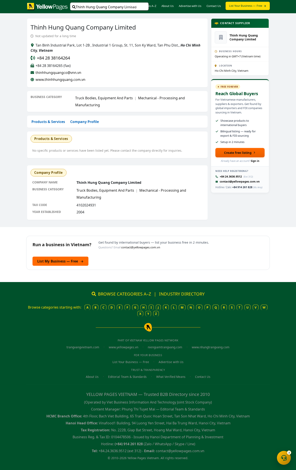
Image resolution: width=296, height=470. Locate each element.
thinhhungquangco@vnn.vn (58, 72)
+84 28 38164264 (53, 58)
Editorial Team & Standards (127, 377)
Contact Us (214, 6)
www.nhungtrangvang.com (210, 347)
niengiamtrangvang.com (165, 347)
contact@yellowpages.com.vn (240, 181)
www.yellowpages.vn (123, 347)
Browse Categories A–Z (141, 6)
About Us (167, 6)
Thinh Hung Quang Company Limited (106, 7)
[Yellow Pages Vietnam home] (47, 6)
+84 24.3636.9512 (231, 176)
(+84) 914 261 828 (129, 444)
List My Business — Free (60, 261)
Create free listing (238, 153)
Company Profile (84, 121)
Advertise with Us (190, 6)
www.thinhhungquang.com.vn (60, 79)
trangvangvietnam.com (83, 347)
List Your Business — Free (245, 6)
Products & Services (48, 121)
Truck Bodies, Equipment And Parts (104, 98)
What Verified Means (170, 377)
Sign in (255, 161)
